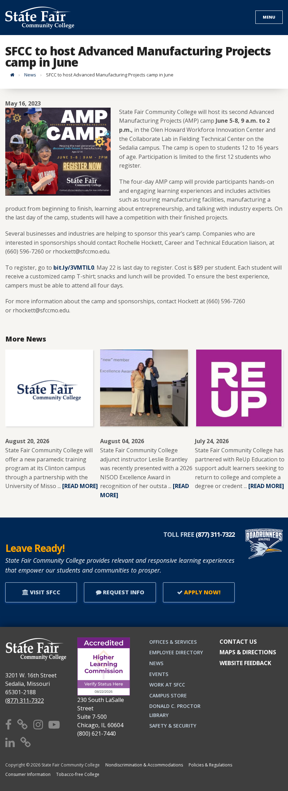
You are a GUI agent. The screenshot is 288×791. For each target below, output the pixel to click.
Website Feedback (245, 663)
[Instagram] (38, 724)
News (30, 75)
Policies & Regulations (210, 765)
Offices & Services (173, 641)
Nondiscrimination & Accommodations (144, 765)
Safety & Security (172, 725)
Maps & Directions (248, 652)
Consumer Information (28, 774)
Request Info (123, 592)
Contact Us (238, 641)
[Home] (12, 75)
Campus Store (168, 695)
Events (158, 674)
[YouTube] (54, 724)
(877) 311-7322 (24, 700)
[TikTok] (25, 742)
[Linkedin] (10, 742)
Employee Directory (176, 652)
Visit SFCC (44, 592)
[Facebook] (8, 724)
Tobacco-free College (77, 774)
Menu (269, 17)
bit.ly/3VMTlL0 (73, 267)
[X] (22, 724)
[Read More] (80, 486)
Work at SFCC (167, 684)
